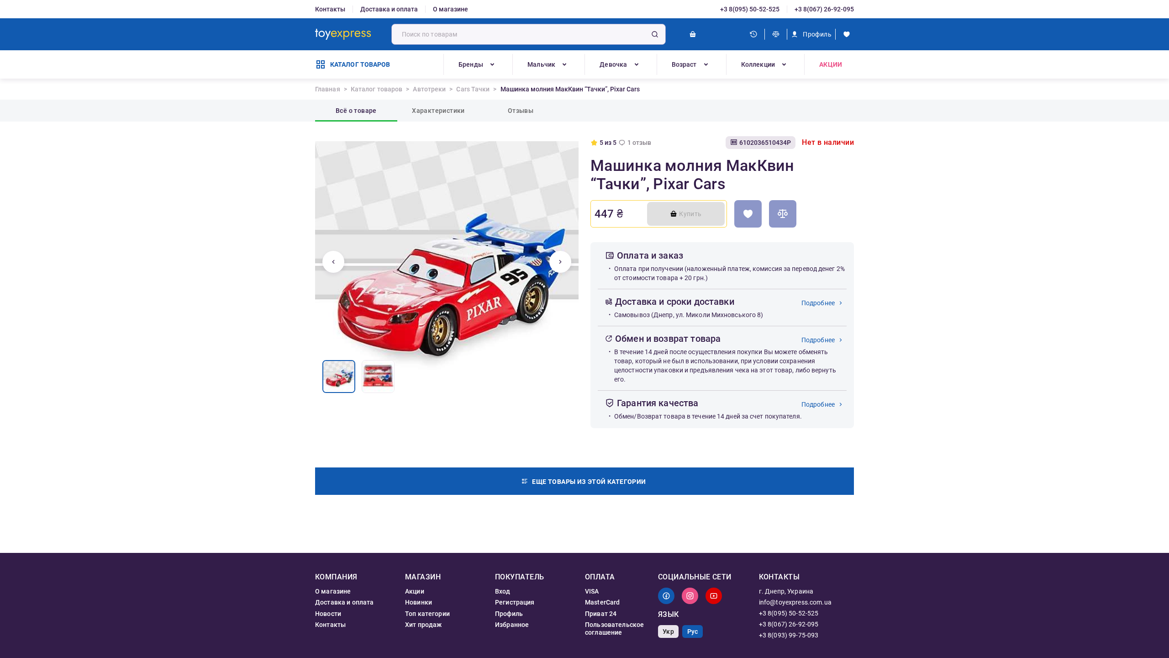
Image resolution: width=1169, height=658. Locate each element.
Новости (328, 613)
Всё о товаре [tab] (356, 110)
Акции (830, 64)
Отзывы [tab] (520, 110)
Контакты (330, 9)
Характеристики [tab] (438, 110)
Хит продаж (423, 624)
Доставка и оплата (389, 9)
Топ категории (427, 613)
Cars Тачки (473, 89)
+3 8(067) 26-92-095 (824, 9)
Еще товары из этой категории (589, 481)
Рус (692, 631)
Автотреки (429, 89)
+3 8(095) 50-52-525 (749, 9)
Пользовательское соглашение (614, 628)
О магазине (450, 9)
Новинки (418, 602)
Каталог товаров (377, 89)
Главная (327, 89)
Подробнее (818, 303)
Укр (668, 631)
